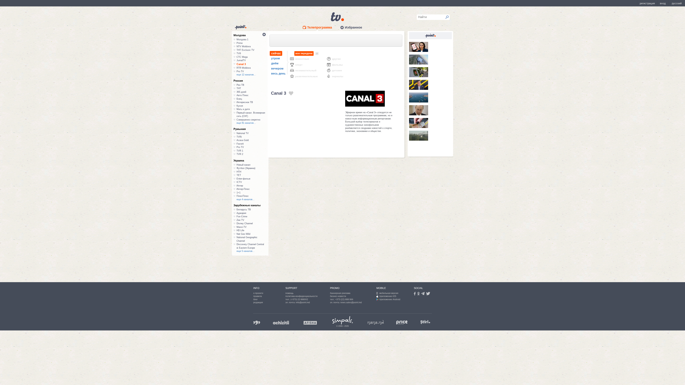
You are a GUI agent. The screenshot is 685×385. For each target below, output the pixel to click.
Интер (240, 185)
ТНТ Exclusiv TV (245, 50)
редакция (258, 302)
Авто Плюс (242, 95)
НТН (239, 171)
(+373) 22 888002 (299, 299)
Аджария (241, 213)
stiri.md (425, 322)
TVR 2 (240, 154)
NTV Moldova (244, 46)
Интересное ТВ (245, 102)
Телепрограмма (319, 27)
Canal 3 (241, 64)
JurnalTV (241, 60)
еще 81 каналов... (246, 123)
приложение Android (389, 299)
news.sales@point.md (351, 302)
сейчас (276, 53)
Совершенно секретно (248, 119)
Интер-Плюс (243, 189)
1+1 (238, 192)
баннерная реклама (340, 293)
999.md (256, 323)
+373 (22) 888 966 (344, 299)
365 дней (241, 92)
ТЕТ (239, 175)
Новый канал (243, 164)
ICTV (239, 182)
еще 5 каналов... (246, 251)
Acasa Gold (243, 140)
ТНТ (239, 88)
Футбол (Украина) (246, 168)
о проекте (258, 293)
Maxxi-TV (242, 227)
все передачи (304, 53)
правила (257, 296)
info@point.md (303, 302)
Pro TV (240, 71)
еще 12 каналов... (246, 74)
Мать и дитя (243, 109)
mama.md (375, 322)
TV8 (239, 53)
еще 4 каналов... (246, 199)
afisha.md (310, 323)
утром (275, 58)
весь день (278, 73)
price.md (402, 322)
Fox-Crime (242, 216)
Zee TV (240, 220)
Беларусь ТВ (244, 209)
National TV (243, 133)
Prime (240, 43)
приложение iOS (387, 296)
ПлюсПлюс (243, 196)
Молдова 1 (242, 39)
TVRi (239, 136)
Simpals (342, 320)
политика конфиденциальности (301, 296)
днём (274, 63)
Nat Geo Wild (243, 234)
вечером (277, 68)
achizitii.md (281, 323)
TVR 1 (240, 150)
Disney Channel (245, 223)
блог (255, 299)
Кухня (240, 105)
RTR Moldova (244, 67)
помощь (289, 293)
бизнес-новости (338, 296)
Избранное (353, 27)
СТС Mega (242, 57)
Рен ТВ (240, 85)
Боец (239, 98)
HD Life (240, 230)
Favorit (240, 143)
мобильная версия (388, 293)
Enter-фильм (243, 178)
